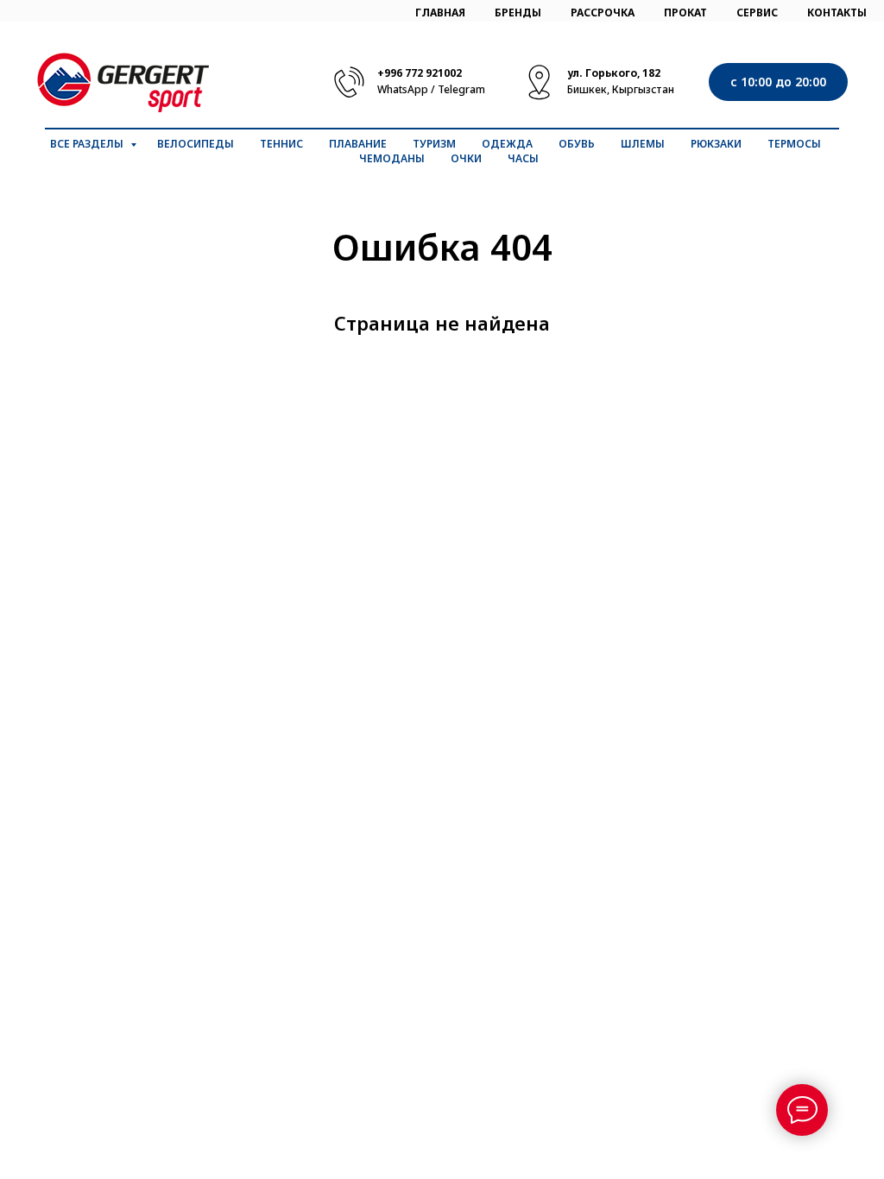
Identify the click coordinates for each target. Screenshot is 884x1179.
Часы (523, 158)
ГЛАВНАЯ (440, 12)
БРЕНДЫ (518, 12)
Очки (466, 158)
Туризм (434, 143)
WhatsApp (402, 89)
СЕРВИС (757, 12)
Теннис (281, 143)
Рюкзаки (716, 143)
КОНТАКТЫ (837, 12)
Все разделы (88, 143)
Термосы (794, 143)
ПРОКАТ (685, 12)
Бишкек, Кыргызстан (620, 89)
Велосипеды (195, 143)
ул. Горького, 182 (613, 73)
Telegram (461, 89)
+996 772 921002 (419, 73)
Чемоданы (392, 158)
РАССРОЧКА (603, 12)
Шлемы (643, 143)
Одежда (507, 143)
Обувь (577, 143)
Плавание (358, 143)
